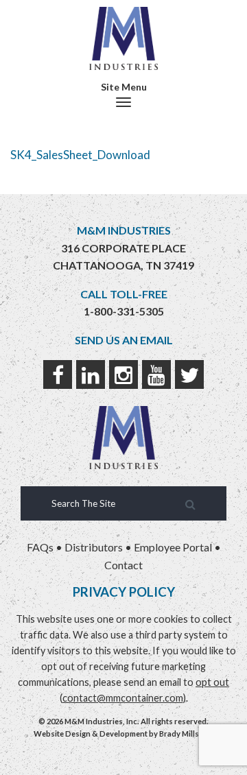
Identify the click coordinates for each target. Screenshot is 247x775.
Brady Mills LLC (186, 733)
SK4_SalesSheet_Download (80, 154)
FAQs (40, 546)
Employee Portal (173, 546)
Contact (123, 564)
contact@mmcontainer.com (122, 698)
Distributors (93, 546)
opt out (212, 682)
